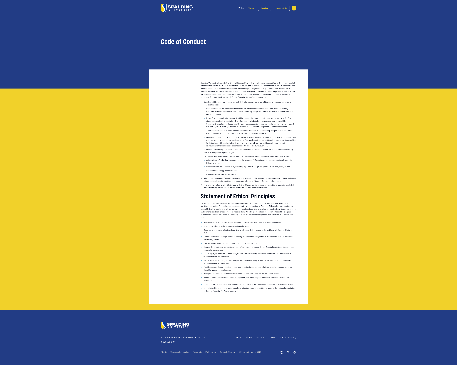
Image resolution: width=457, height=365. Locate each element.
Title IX (163, 352)
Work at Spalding (288, 337)
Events (249, 337)
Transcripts (197, 352)
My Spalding (210, 352)
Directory (260, 337)
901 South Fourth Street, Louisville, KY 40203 (183, 337)
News (239, 337)
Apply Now (264, 8)
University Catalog (227, 352)
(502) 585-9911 (168, 341)
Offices (272, 337)
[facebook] (294, 352)
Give (242, 8)
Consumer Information (179, 352)
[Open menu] (294, 8)
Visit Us (251, 8)
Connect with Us (281, 8)
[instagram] (281, 352)
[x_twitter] (288, 352)
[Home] (177, 7)
